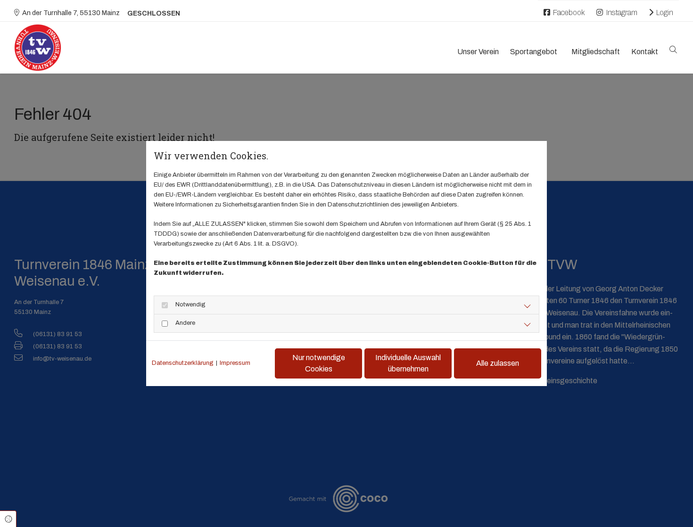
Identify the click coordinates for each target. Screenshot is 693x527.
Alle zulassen (497, 363)
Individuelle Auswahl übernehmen (408, 363)
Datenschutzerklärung (183, 363)
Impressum (235, 363)
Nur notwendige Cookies (318, 363)
